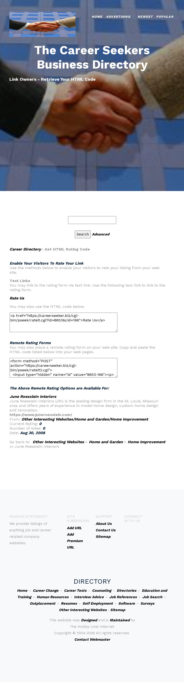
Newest (145, 16)
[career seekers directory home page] (42, 24)
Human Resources (53, 597)
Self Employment (97, 603)
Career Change (45, 590)
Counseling (101, 590)
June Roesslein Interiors (33, 396)
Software (126, 603)
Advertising (118, 16)
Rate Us (17, 298)
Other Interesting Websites (58, 442)
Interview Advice (89, 597)
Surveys (147, 603)
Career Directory (25, 249)
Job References (123, 597)
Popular (164, 16)
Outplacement (42, 603)
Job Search (152, 597)
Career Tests (75, 590)
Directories (126, 590)
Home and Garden (106, 442)
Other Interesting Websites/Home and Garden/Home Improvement (85, 419)
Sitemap (117, 610)
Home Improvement (146, 442)
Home (97, 16)
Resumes (69, 603)
